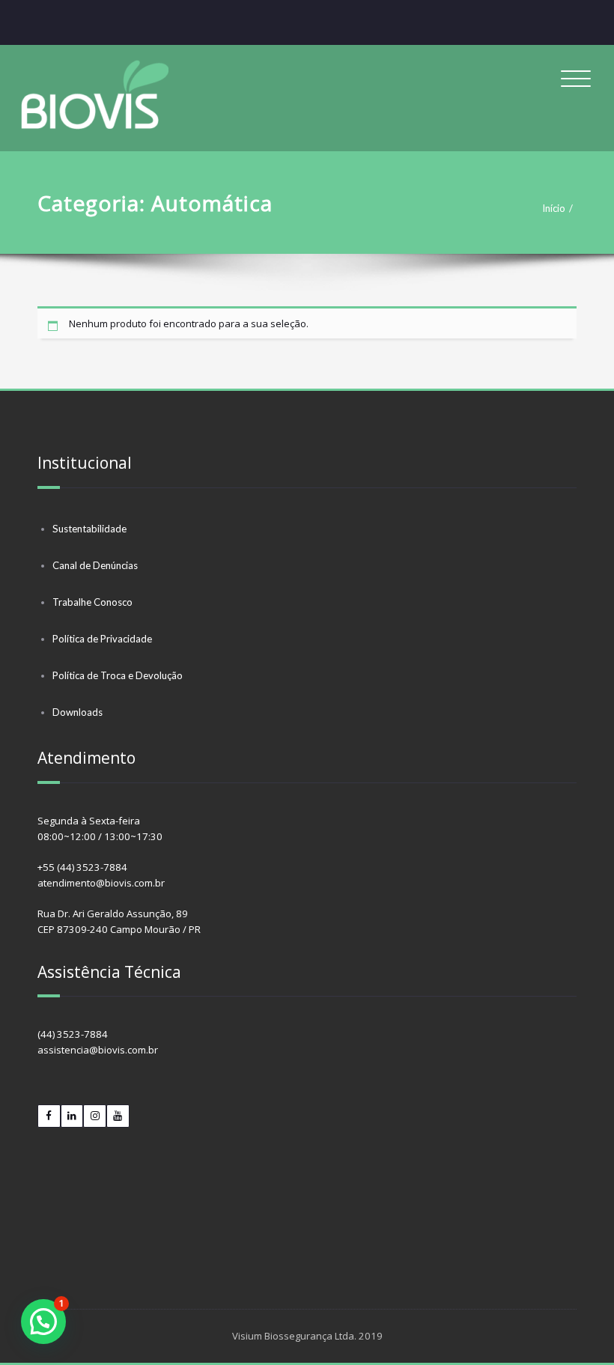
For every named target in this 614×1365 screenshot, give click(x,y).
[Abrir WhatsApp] (576, 1327)
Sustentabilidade (89, 529)
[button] (43, 1321)
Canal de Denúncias (95, 565)
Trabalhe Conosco (92, 602)
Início (553, 208)
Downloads (77, 712)
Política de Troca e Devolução (117, 675)
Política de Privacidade (102, 639)
